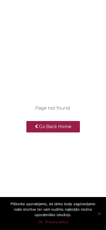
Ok (40, 222)
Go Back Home (54, 126)
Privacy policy (56, 222)
